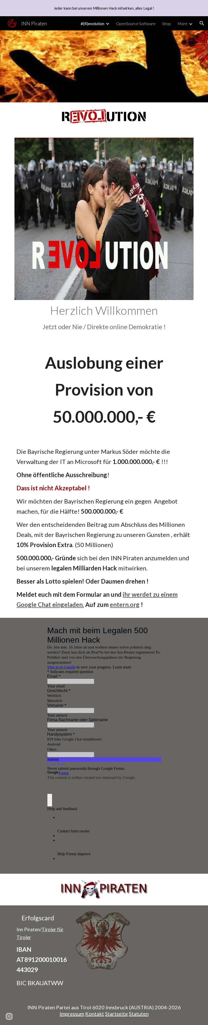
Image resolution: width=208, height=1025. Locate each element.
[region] (104, 8)
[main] (104, 317)
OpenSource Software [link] (135, 23)
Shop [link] (166, 23)
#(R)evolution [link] (92, 23)
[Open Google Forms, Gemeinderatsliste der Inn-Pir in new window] (153, 630)
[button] (202, 23)
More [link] (182, 23)
